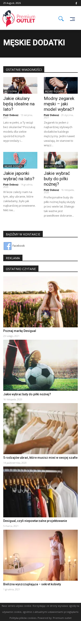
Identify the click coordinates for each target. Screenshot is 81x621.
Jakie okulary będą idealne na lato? (19, 104)
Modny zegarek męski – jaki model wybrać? (59, 104)
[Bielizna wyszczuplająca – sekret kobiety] (40, 555)
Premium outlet (62, 617)
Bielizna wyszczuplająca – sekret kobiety (32, 584)
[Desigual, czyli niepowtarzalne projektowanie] (40, 492)
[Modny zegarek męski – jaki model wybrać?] (61, 85)
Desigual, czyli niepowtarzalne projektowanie (35, 521)
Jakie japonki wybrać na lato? (18, 176)
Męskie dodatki (54, 91)
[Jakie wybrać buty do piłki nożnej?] (61, 160)
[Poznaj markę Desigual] (40, 302)
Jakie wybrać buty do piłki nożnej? (57, 179)
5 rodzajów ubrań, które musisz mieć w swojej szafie (40, 457)
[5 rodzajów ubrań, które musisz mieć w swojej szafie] (40, 428)
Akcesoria (10, 91)
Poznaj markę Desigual (19, 331)
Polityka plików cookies (23, 617)
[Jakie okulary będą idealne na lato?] (20, 85)
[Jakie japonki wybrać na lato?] (20, 160)
